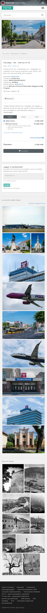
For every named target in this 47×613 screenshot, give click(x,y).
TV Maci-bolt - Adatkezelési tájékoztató (15, 596)
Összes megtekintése (37, 203)
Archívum (15, 2)
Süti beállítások (7, 603)
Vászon (23, 117)
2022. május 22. (13, 66)
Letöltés (10, 117)
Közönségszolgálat (8, 589)
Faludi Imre (15, 76)
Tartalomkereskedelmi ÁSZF (27, 589)
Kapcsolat (20, 587)
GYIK (12, 601)
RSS (34, 598)
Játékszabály (25, 598)
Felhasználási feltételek (32, 592)
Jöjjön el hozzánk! (8, 587)
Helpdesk (5, 601)
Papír (37, 117)
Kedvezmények (36, 138)
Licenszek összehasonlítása (12, 132)
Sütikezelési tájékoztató (25, 601)
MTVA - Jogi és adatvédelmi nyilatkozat (15, 594)
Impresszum (31, 587)
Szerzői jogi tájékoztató (10, 598)
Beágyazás (10, 98)
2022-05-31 (19, 84)
